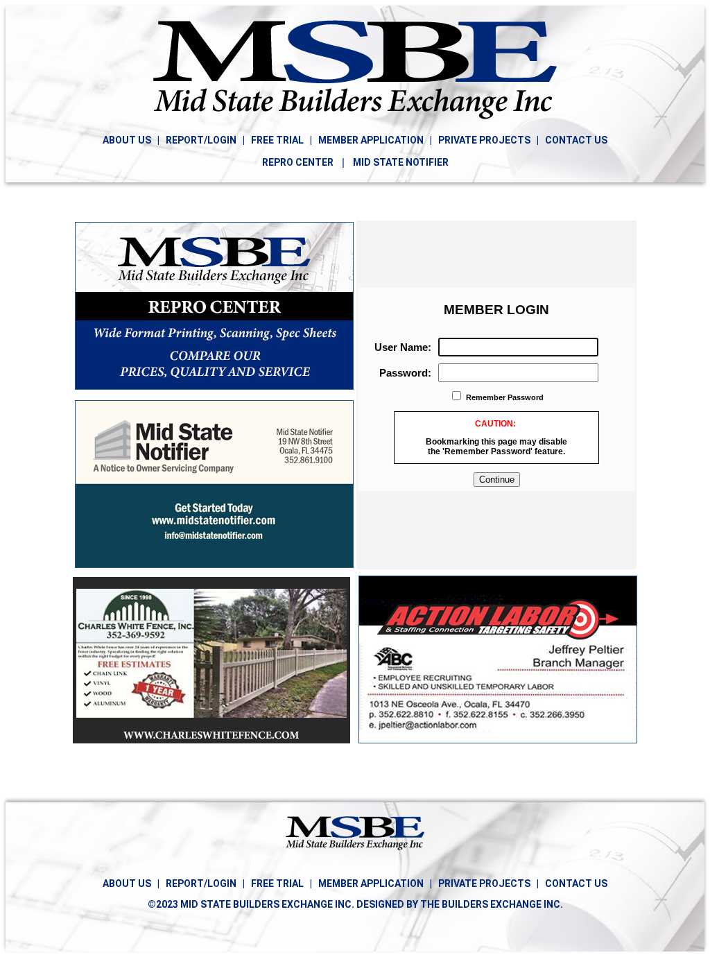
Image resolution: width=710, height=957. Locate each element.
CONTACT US (576, 140)
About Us (128, 883)
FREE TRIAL (277, 140)
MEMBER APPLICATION (371, 140)
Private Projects (484, 883)
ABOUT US (128, 140)
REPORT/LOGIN (201, 140)
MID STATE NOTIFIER (401, 162)
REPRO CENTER (298, 162)
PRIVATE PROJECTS (484, 140)
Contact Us (576, 883)
